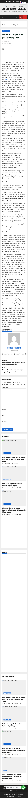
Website (4, 422)
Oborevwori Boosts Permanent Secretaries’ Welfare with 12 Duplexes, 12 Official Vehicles (14, 510)
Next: (12, 370)
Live (25, 17)
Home (6, 786)
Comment (5, 387)
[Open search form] (17, 17)
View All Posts (20, 354)
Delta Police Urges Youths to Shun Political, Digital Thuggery (12, 485)
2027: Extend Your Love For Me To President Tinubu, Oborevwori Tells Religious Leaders (12, 777)
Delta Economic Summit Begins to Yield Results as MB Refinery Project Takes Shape (13, 459)
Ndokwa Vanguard (8, 41)
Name (4, 409)
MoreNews (10, 796)
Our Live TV (13, 790)
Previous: (14, 363)
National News (6, 31)
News (5, 770)
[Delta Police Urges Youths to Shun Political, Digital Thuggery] (14, 473)
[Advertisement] (14, 532)
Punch (7, 79)
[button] (2, 17)
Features (6, 788)
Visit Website (8, 354)
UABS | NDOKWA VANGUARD (14, 8)
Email (4, 415)
